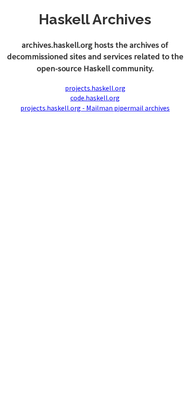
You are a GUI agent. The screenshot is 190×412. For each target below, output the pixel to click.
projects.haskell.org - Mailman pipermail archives (95, 107)
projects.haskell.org (95, 88)
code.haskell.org (95, 97)
